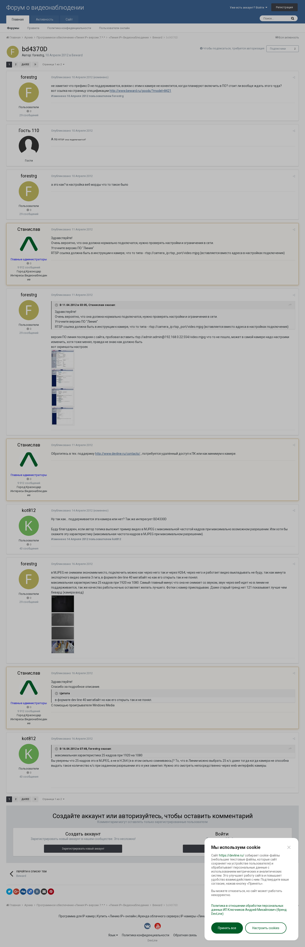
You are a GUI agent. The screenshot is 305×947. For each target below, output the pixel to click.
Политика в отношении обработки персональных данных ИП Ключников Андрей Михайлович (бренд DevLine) (249, 909)
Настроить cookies (265, 928)
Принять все (227, 928)
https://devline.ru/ (231, 855)
